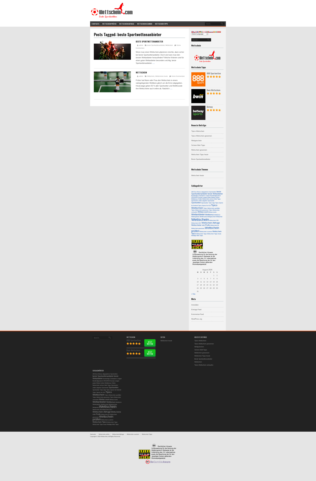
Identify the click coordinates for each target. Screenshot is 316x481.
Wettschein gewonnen (199, 150)
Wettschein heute (197, 175)
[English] (196, 32)
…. (153, 63)
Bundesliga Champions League (200, 195)
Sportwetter (204, 203)
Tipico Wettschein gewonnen (201, 136)
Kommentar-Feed (197, 314)
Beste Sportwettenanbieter (149, 41)
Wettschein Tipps (201, 234)
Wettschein (169, 45)
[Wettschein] (111, 18)
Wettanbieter (198, 214)
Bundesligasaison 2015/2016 (101, 381)
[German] (200, 32)
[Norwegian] (206, 32)
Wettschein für (214, 225)
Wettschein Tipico (100, 422)
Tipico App (212, 203)
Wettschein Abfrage (211, 223)
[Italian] (202, 32)
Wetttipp (193, 235)
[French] (198, 32)
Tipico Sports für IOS (204, 205)
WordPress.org (196, 319)
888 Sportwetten (214, 73)
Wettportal (219, 216)
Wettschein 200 (213, 220)
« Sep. (193, 294)
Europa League (202, 197)
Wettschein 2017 (196, 223)
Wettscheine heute (161, 76)
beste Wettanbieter (215, 194)
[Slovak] (212, 32)
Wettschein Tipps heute (199, 154)
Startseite (93, 434)
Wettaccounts (212, 212)
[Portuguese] (208, 32)
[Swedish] (216, 32)
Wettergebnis (195, 216)
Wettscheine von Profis (200, 225)
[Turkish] (218, 32)
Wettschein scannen (206, 231)
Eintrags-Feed (196, 310)
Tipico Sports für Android (113, 390)
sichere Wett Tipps (215, 199)
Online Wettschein (203, 199)
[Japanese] (204, 32)
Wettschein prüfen (103, 418)
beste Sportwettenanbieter (156, 45)
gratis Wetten (211, 197)
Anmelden (194, 305)
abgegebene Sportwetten (208, 192)
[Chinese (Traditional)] (192, 32)
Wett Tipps (200, 235)
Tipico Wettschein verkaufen (203, 365)
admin (141, 45)
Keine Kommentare (178, 76)
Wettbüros (217, 215)
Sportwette (211, 200)
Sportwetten (196, 203)
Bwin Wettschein (213, 90)
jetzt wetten (150, 342)
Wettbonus (209, 215)
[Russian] (210, 32)
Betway (210, 106)
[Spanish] (214, 32)
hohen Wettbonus (106, 383)
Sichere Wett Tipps (198, 145)
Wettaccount (203, 212)
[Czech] (194, 32)
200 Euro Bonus (196, 192)
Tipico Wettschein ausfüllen (212, 208)
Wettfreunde (203, 216)
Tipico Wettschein (197, 131)
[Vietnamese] (220, 32)
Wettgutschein (196, 140)
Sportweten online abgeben (199, 200)
